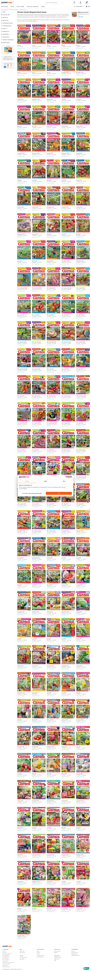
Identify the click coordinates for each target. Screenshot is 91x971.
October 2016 (79, 665)
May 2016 (78, 692)
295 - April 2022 (65, 315)
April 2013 (34, 908)
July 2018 (64, 557)
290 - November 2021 (66, 342)
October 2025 (20, 99)
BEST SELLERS (4, 6)
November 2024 (35, 153)
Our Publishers (5, 958)
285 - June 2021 (65, 368)
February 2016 (50, 719)
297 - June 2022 (35, 315)
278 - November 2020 (22, 422)
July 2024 (19, 180)
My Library (5, 17)
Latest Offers (6, 34)
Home (4, 11)
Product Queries (57, 951)
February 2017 (20, 665)
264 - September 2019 (81, 476)
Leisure (43, 6)
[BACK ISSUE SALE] (39, 43)
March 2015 (64, 773)
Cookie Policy (5, 965)
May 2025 (19, 126)
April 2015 (49, 773)
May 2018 (19, 584)
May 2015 (34, 773)
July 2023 (49, 234)
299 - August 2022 (80, 288)
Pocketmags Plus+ (7, 25)
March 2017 (78, 638)
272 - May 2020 (35, 449)
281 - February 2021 (51, 395)
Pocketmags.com (74, 952)
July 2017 (19, 638)
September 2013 (35, 881)
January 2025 (79, 126)
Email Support (22, 952)
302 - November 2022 (37, 288)
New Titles (4, 952)
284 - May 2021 (79, 368)
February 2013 (65, 908)
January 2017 (35, 665)
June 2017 (34, 638)
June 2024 (34, 180)
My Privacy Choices (6, 966)
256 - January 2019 (51, 530)
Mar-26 (19, 72)
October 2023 (79, 207)
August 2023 (35, 234)
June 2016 (64, 692)
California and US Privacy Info (8, 962)
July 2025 (64, 99)
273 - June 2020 (21, 449)
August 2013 (49, 881)
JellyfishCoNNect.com (75, 955)
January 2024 (35, 207)
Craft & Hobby (20, 6)
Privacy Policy (5, 961)
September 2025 (36, 99)
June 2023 (64, 234)
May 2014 (64, 827)
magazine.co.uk (74, 953)
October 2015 (35, 746)
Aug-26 (19, 45)
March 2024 (79, 180)
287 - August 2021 (36, 368)
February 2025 (65, 126)
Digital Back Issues (23, 9)
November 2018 (79, 530)
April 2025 (34, 126)
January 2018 (79, 584)
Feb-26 (33, 72)
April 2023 (19, 261)
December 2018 (65, 530)
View (18, 48)
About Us (73, 951)
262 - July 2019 (35, 503)
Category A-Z (6, 31)
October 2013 (20, 881)
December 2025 (65, 72)
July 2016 (49, 692)
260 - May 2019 (65, 503)
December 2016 (50, 665)
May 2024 (49, 180)
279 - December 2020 (81, 395)
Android (38, 952)
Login (55, 960)
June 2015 (19, 773)
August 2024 (79, 153)
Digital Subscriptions (5, 9)
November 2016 (65, 665)
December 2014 (35, 800)
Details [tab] (45, 481)
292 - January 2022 (36, 342)
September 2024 (65, 153)
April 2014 (78, 827)
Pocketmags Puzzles (8, 23)
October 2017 (50, 611)
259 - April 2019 (79, 503)
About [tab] (64, 481)
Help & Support (6, 42)
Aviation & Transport (33, 6)
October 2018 (20, 557)
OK (59, 493)
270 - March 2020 (65, 449)
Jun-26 (48, 45)
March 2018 (49, 584)
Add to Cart (22, 48)
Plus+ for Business (6, 959)
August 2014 (20, 827)
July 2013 (64, 881)
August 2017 (79, 611)
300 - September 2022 (67, 288)
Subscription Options (32, 21)
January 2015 (20, 800)
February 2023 (50, 261)
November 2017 (35, 611)
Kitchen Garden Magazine (14, 9)
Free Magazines (5, 955)
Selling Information (57, 957)
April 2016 (19, 719)
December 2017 (20, 611)
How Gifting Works (23, 957)
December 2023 (50, 207)
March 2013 (49, 908)
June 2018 (78, 557)
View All (8, 53)
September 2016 (21, 692)
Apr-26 (77, 45)
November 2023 (65, 207)
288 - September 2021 (22, 368)
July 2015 (78, 746)
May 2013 (19, 908)
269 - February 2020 (80, 449)
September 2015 (50, 746)
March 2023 (34, 261)
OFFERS (12, 6)
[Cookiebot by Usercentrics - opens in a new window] (66, 477)
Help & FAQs (22, 951)
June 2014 (49, 827)
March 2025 (49, 126)
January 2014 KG (50, 854)
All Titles (4, 951)
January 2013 (79, 908)
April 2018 (34, 584)
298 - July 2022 (20, 315)
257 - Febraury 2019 (36, 530)
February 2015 (79, 773)
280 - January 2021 (66, 395)
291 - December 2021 (51, 342)
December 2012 (20, 935)
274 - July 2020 (79, 422)
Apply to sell (56, 959)
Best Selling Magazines (6, 953)
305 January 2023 (66, 261)
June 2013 (78, 881)
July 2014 (34, 827)
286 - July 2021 (50, 368)
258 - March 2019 (21, 530)
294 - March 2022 (80, 315)
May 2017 (49, 638)
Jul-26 (33, 45)
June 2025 (78, 99)
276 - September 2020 (52, 422)
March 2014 (20, 854)
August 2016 (35, 692)
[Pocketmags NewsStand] (7, 2)
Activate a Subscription (8, 39)
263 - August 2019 (21, 503)
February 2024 (20, 207)
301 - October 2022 (51, 288)
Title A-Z (5, 28)
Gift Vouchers (6, 37)
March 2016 (34, 719)
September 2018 (35, 557)
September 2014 (80, 800)
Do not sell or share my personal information (32, 493)
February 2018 (65, 584)
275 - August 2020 (66, 422)
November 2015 (20, 746)
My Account (5, 20)
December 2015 (79, 719)
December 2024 (21, 153)
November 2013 (79, 854)
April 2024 (64, 180)
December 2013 (65, 854)
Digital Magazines (40, 956)
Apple (38, 951)
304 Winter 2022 (80, 261)
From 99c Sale (6, 14)
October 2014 (65, 800)
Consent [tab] (27, 481)
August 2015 (64, 746)
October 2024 (50, 153)
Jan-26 (48, 72)
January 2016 (65, 719)
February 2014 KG (36, 854)
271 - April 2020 (50, 449)
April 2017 (64, 638)
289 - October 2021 (80, 342)
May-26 (63, 45)
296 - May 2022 (50, 315)
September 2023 (21, 234)
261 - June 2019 (50, 503)
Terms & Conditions (6, 963)
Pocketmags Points (40, 955)
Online (38, 953)
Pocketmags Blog (5, 956)
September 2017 (65, 611)
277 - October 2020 (36, 422)
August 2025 (50, 99)
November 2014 (50, 800)
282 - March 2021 (36, 395)
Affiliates (55, 952)
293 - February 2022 (21, 342)
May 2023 (78, 234)
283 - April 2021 (20, 395)
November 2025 (79, 72)
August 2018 (49, 557)
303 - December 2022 (22, 288)
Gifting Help (22, 959)
